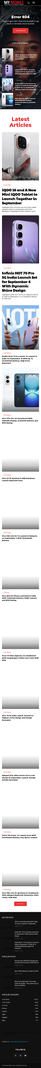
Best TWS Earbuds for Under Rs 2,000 (26, 971)
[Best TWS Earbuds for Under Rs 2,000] (7, 974)
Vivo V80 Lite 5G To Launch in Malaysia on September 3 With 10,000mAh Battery (19, 538)
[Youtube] (25, 1056)
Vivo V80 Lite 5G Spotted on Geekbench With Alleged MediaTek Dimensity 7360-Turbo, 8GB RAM (20, 895)
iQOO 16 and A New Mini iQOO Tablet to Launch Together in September (26, 57)
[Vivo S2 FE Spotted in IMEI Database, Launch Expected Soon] (20, 449)
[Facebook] (16, 1056)
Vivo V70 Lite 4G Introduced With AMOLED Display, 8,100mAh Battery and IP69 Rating (25, 101)
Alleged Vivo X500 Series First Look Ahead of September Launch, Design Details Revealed (18, 778)
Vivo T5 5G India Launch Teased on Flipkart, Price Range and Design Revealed (17, 718)
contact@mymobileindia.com (19, 1041)
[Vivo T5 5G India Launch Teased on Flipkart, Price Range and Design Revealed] (20, 686)
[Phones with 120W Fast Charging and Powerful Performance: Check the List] (7, 964)
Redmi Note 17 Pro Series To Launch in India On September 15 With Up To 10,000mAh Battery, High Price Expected (26, 86)
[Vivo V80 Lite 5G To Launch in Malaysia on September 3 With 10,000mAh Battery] (20, 507)
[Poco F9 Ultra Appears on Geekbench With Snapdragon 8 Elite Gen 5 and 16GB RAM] (20, 627)
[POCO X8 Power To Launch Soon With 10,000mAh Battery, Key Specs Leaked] (20, 806)
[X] (20, 1056)
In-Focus (6, 592)
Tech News (19, 51)
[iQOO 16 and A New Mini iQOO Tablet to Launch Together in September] (7, 55)
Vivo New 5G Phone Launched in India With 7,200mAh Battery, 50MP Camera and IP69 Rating (19, 598)
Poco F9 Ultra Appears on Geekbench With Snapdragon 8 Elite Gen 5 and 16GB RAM (20, 658)
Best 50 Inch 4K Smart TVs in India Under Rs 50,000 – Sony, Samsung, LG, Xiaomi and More (27, 983)
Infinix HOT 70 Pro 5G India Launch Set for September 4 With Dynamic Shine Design (25, 72)
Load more (19, 904)
